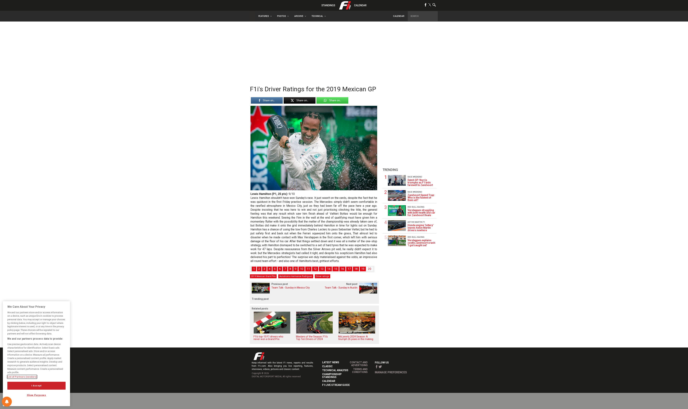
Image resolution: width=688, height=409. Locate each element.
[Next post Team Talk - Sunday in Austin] (346, 292)
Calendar (360, 5)
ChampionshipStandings (332, 376)
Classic (327, 366)
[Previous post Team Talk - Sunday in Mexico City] (282, 292)
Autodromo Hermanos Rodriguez (295, 276)
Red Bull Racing (416, 207)
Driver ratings (322, 276)
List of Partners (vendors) (22, 376)
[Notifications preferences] (7, 402)
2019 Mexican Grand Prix (263, 276)
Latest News (330, 362)
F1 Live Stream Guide (336, 385)
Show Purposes (36, 395)
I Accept (36, 385)
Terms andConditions (360, 370)
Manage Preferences (391, 372)
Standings (328, 5)
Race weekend (415, 177)
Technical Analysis (335, 370)
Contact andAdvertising (359, 364)
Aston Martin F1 (416, 222)
